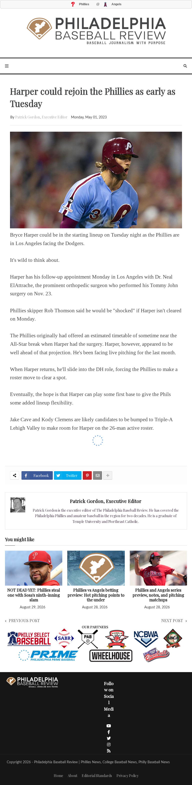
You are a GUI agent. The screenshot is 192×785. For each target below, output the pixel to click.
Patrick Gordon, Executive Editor (41, 117)
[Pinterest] (87, 475)
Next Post (172, 620)
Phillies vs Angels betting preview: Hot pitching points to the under (96, 595)
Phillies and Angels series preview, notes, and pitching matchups (158, 595)
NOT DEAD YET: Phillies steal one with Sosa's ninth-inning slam (33, 595)
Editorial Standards (97, 775)
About (72, 775)
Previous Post (24, 620)
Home (58, 775)
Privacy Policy (127, 775)
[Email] (97, 475)
